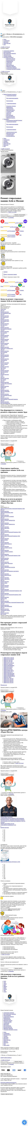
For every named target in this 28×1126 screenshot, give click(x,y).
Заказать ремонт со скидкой (7, 444)
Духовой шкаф (9, 111)
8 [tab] (4, 840)
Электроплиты (7, 54)
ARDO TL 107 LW (7, 660)
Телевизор (8, 112)
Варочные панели (10, 58)
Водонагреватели (10, 60)
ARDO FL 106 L (7, 677)
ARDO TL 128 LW (7, 664)
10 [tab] (4, 878)
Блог (4, 44)
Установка (6, 119)
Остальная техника (8, 57)
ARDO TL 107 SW (7, 661)
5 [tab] (4, 836)
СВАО (5, 984)
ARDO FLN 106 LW (8, 678)
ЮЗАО (5, 989)
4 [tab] (4, 834)
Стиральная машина (11, 95)
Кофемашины (9, 61)
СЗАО (4, 991)
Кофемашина (9, 107)
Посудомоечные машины (9, 53)
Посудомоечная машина (12, 98)
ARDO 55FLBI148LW (8, 674)
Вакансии (5, 145)
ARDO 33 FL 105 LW (8, 663)
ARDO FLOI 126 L (8, 669)
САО (4, 982)
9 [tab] (4, 876)
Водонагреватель (10, 116)
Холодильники (7, 52)
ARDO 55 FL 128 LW (8, 659)
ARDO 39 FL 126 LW (8, 657)
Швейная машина (10, 117)
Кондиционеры (10, 65)
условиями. (11, 217)
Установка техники (11, 106)
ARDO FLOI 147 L (8, 672)
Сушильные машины (11, 67)
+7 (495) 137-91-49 (5, 47)
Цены (4, 39)
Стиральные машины (8, 50)
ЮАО (4, 987)
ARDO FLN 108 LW (8, 681)
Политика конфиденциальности (8, 1082)
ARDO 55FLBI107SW (8, 673)
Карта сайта (6, 1045)
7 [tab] (4, 839)
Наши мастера (6, 43)
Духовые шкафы (7, 56)
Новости (5, 1041)
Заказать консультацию (20, 214)
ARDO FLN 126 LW (8, 682)
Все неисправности (5, 403)
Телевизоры (9, 62)
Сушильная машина (11, 103)
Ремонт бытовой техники (9, 94)
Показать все (4, 685)
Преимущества (7, 1034)
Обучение (5, 1037)
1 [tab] (4, 830)
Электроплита (9, 108)
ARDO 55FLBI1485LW (9, 676)
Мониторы (9, 63)
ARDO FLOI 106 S (8, 666)
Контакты (5, 42)
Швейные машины (11, 66)
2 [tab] (4, 831)
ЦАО (4, 981)
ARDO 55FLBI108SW (8, 665)
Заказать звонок (18, 968)
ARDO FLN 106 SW (8, 680)
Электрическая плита (11, 132)
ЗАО (4, 990)
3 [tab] (4, 833)
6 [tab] (4, 837)
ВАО (4, 985)
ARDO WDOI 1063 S (8, 670)
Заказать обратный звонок (7, 1094)
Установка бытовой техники (13, 69)
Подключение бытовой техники (14, 120)
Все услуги (3, 614)
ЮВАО (5, 986)
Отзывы (5, 141)
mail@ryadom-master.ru (6, 1057)
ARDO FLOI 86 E (7, 668)
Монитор (8, 113)
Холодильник (9, 100)
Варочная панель (10, 110)
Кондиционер (9, 115)
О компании (6, 40)
